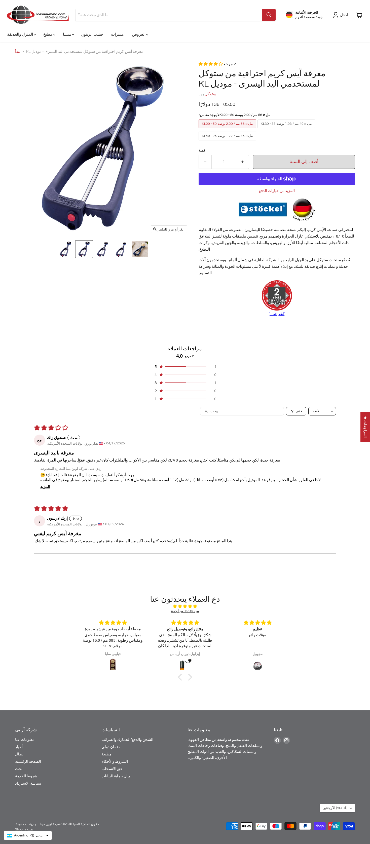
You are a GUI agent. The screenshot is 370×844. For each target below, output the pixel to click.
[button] (65, 249)
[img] (185, 606)
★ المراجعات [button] (365, 427)
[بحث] (269, 15)
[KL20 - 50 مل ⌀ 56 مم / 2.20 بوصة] (228, 129)
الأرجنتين (334, 808)
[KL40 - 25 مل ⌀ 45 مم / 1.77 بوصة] (228, 142)
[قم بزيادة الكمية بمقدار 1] (242, 162)
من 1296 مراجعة (185, 611)
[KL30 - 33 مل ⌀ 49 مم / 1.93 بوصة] (286, 129)
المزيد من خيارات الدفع (277, 191)
